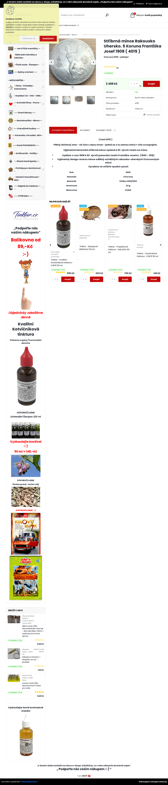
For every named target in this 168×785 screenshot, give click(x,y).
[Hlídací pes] (147, 115)
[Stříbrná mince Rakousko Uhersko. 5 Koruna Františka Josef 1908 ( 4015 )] (72, 61)
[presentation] (51, 62)
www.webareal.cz (29, 781)
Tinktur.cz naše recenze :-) (67, 25)
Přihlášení (140, 3)
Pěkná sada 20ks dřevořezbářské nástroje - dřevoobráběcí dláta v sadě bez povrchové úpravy (32, 631)
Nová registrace (155, 3)
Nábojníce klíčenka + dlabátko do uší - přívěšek (31, 659)
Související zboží (105, 130)
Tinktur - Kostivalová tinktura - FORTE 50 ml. (147, 255)
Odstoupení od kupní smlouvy (153, 781)
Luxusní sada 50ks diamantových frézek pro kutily (31, 685)
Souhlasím (48, 38)
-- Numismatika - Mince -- (68, 35)
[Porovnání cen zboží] (84, 775)
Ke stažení (85, 130)
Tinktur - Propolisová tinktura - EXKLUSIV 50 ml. (118, 249)
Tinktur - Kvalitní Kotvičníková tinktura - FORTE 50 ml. (62, 262)
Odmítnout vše (29, 38)
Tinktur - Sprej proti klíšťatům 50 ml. (88, 248)
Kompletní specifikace (63, 130)
